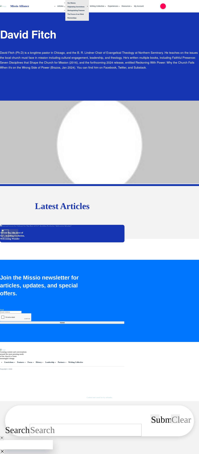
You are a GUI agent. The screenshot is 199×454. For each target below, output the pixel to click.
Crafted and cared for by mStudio (99, 397)
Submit (62, 322)
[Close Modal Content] (2, 438)
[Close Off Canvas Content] (2, 451)
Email (2, 310)
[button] (163, 6)
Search (17, 430)
